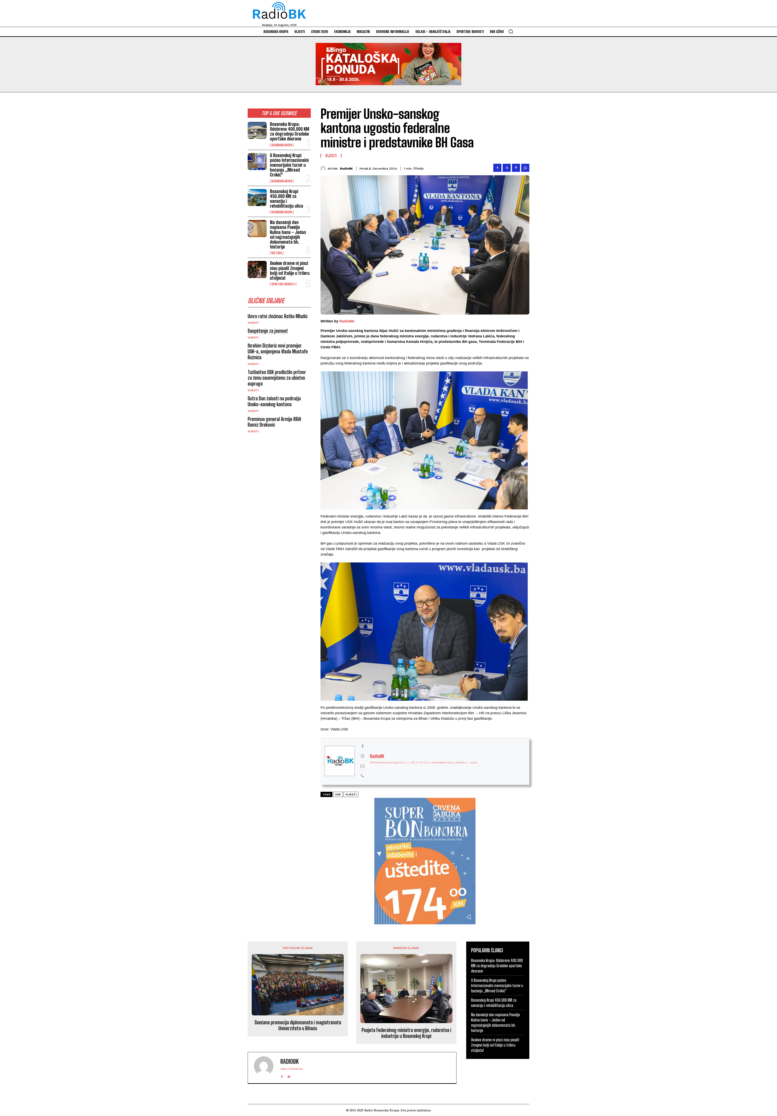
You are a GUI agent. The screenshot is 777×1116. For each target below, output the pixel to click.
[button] (511, 31)
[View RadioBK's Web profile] (362, 756)
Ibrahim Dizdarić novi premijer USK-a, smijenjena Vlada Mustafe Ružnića (278, 351)
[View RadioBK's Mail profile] (362, 766)
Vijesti (253, 322)
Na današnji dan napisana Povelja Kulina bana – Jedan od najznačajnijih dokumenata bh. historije (288, 235)
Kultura (276, 253)
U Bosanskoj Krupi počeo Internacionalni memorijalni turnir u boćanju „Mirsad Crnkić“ (289, 165)
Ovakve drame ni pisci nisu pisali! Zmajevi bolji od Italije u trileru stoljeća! (290, 270)
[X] (507, 168)
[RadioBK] (324, 168)
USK (338, 794)
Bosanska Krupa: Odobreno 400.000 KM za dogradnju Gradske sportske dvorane (289, 131)
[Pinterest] (516, 168)
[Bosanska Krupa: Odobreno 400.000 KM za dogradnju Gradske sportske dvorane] (257, 130)
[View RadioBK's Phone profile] (362, 775)
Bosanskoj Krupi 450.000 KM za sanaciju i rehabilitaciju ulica (286, 199)
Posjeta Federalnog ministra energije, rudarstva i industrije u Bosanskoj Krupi (406, 1033)
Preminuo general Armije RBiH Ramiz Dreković (274, 422)
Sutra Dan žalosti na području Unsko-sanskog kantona (274, 401)
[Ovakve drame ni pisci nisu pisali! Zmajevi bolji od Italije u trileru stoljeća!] (257, 269)
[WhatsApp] (525, 168)
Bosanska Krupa (281, 145)
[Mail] (288, 1075)
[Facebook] (497, 168)
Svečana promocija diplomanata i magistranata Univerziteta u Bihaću (298, 1025)
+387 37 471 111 (419, 762)
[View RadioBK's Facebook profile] (362, 746)
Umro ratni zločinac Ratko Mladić (278, 316)
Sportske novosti (283, 284)
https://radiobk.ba (291, 1068)
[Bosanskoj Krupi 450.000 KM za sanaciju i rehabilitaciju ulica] (257, 197)
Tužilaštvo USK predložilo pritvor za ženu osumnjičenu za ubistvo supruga (277, 378)
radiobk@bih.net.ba (442, 762)
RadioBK (346, 168)
